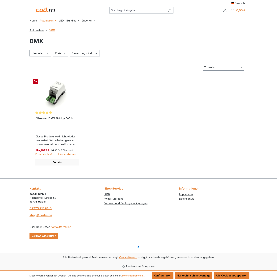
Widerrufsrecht (113, 198)
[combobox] (137, 10)
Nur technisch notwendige (193, 275)
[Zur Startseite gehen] (45, 10)
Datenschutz (186, 198)
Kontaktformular (61, 227)
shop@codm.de (40, 215)
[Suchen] (169, 10)
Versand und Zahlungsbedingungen (125, 203)
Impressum (186, 194)
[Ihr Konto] (225, 10)
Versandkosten (128, 257)
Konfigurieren (162, 275)
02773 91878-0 (40, 208)
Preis (58, 53)
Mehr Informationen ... (133, 275)
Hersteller (38, 53)
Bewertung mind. (82, 53)
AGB (107, 194)
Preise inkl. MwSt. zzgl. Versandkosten (55, 154)
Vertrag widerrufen (44, 236)
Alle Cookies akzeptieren (231, 275)
